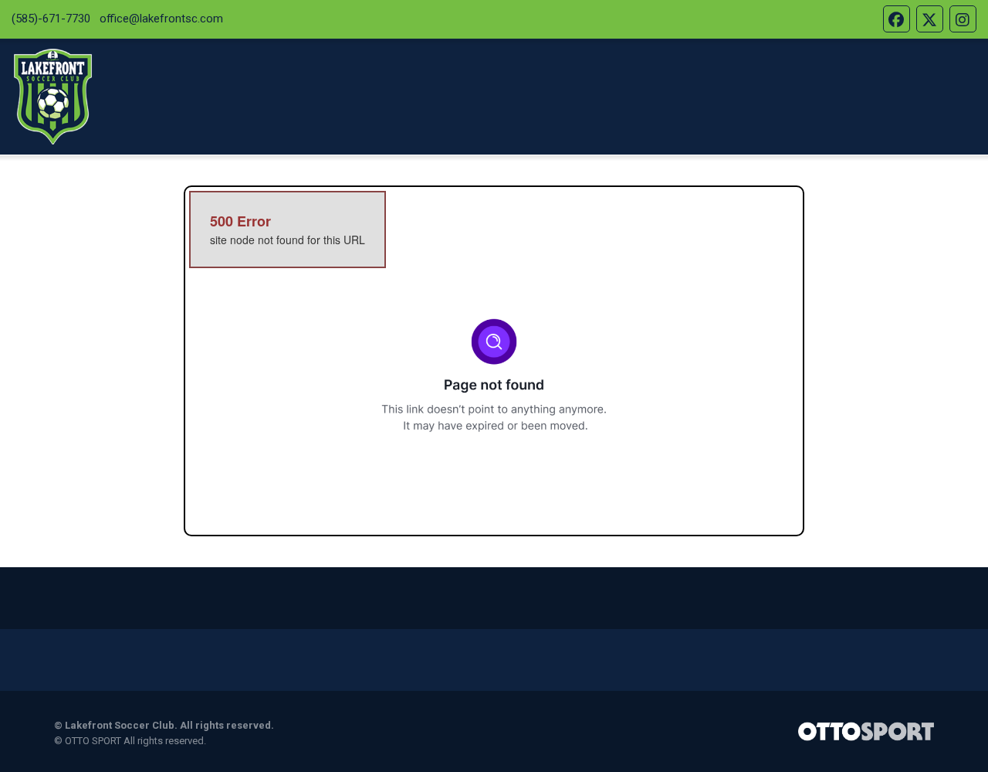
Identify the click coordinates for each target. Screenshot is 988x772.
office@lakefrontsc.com (161, 19)
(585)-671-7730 (51, 19)
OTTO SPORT (93, 740)
